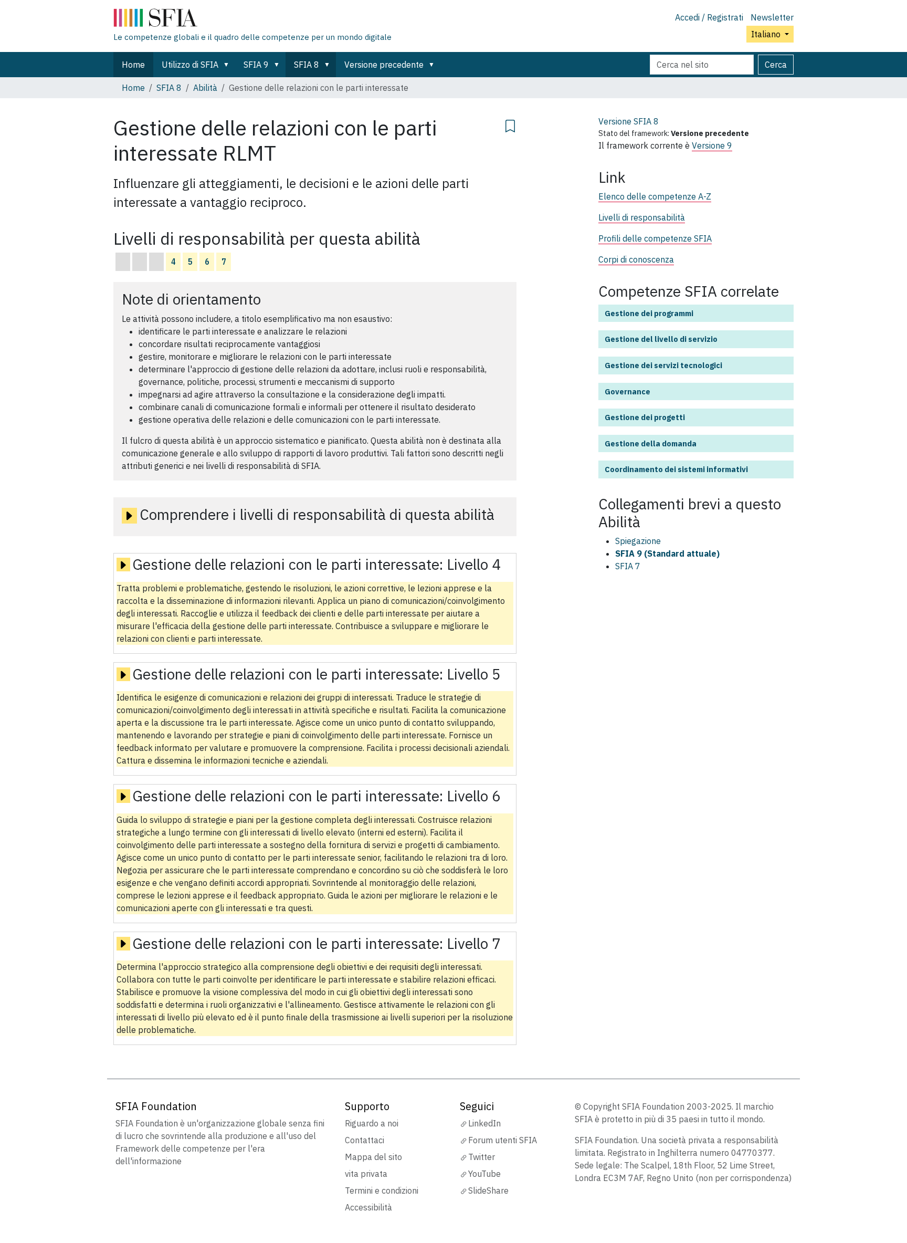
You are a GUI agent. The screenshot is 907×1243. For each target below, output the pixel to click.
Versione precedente (384, 64)
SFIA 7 (627, 566)
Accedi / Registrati (709, 17)
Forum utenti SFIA (502, 1140)
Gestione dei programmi (649, 313)
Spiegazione (638, 541)
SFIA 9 (256, 64)
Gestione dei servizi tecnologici (663, 365)
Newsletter (772, 17)
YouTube (484, 1173)
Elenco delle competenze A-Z (654, 196)
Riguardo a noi (371, 1123)
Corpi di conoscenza (636, 259)
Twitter (481, 1157)
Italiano (767, 34)
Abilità (205, 87)
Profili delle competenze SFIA (655, 238)
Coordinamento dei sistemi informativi (676, 469)
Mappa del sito (373, 1157)
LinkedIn (484, 1123)
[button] (228, 64)
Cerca (776, 64)
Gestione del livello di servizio (661, 339)
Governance (627, 391)
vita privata (366, 1173)
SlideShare (488, 1190)
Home (133, 64)
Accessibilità (368, 1207)
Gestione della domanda (651, 443)
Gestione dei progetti (645, 417)
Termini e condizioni (381, 1190)
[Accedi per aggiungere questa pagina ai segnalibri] (510, 124)
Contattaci (364, 1140)
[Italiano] (252, 20)
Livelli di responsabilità (641, 217)
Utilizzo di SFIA (190, 64)
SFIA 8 (306, 64)
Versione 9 (712, 145)
